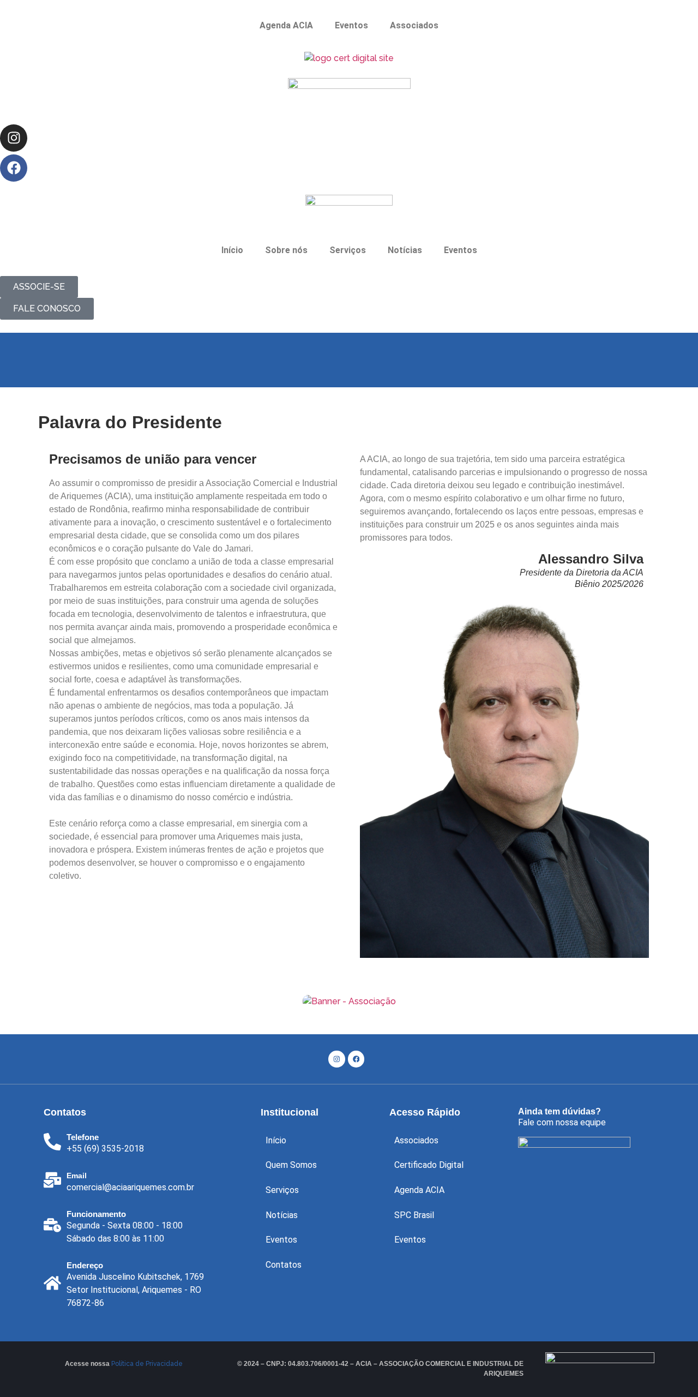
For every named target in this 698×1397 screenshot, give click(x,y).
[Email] (52, 1180)
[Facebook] (13, 168)
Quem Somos (291, 1165)
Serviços (282, 1190)
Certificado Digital (429, 1165)
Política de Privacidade (147, 1364)
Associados (414, 25)
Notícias (405, 250)
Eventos (351, 25)
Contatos (284, 1265)
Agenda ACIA (286, 25)
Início (232, 250)
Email (77, 1175)
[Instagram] (13, 138)
